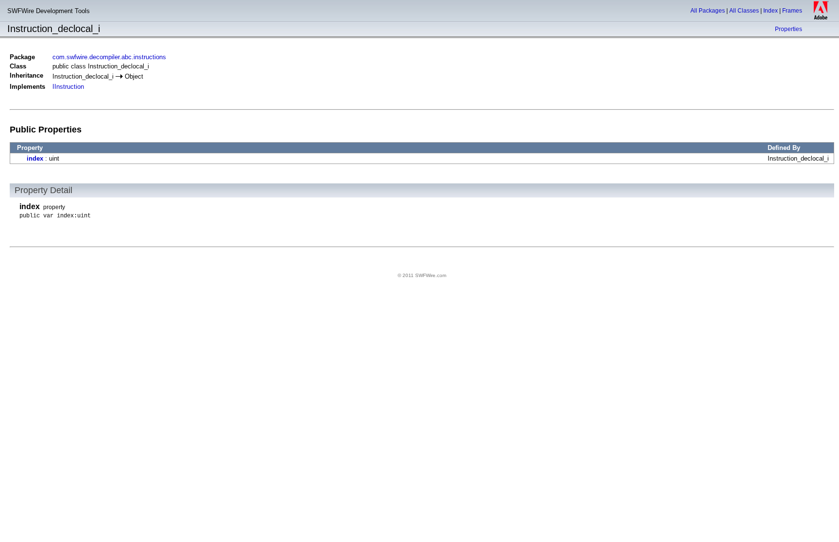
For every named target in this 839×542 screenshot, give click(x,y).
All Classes (744, 10)
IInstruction (68, 86)
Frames (792, 10)
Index (770, 10)
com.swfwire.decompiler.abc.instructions (109, 57)
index (35, 158)
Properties (788, 29)
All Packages (707, 10)
